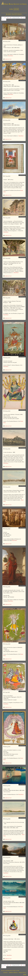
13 (10, 17)
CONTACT (5, 972)
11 (4, 17)
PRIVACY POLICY (22, 972)
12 (7, 17)
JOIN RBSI (16, 9)
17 (2, 19)
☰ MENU (11, 9)
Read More (10, 55)
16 (24, 17)
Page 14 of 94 (16, 17)
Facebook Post (7, 59)
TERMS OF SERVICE (13, 972)
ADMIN (25, 974)
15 (21, 17)
